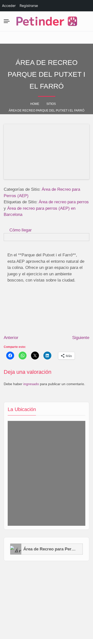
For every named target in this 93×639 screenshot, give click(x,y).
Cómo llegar (20, 230)
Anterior (11, 337)
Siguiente (80, 337)
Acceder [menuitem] (9, 5)
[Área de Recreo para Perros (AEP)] (15, 549)
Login (69, 37)
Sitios (51, 104)
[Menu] (8, 21)
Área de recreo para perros (64, 202)
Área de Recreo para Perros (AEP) (49, 549)
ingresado (31, 384)
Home (34, 104)
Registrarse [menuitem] (29, 5)
